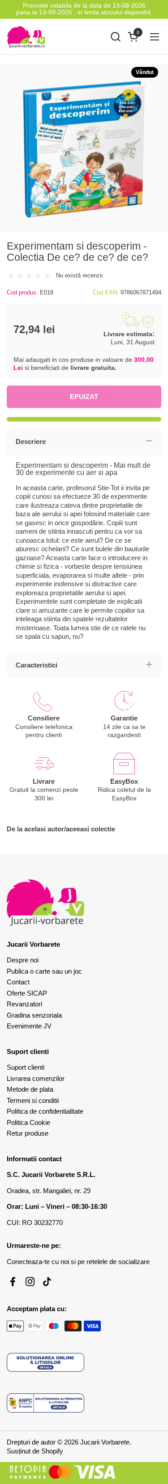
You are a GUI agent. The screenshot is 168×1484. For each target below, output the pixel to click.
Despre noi (23, 960)
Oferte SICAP (27, 993)
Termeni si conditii (33, 1100)
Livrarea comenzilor (36, 1078)
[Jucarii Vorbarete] (26, 37)
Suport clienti (25, 1067)
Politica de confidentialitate (45, 1111)
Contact (18, 982)
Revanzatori (24, 1004)
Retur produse (27, 1133)
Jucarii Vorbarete (104, 1442)
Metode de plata (30, 1089)
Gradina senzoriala (34, 1015)
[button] (115, 36)
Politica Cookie (28, 1122)
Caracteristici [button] (36, 665)
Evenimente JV (29, 1026)
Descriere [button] (31, 441)
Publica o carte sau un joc (44, 971)
